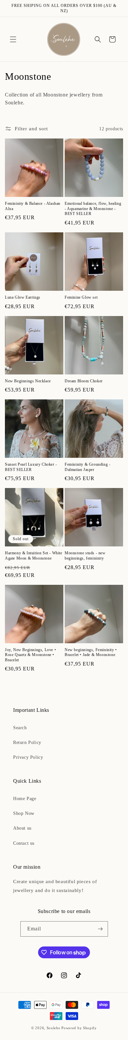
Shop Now (23, 813)
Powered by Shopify (79, 1028)
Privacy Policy (28, 757)
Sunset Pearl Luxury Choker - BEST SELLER (31, 467)
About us (22, 828)
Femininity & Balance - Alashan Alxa (32, 206)
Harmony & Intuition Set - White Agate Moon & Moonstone (33, 556)
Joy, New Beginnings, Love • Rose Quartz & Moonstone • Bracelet (30, 654)
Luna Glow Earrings (22, 297)
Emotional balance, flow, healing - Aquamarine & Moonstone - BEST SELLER (93, 208)
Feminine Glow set (81, 297)
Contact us (23, 843)
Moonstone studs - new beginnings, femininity (85, 556)
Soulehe (53, 1028)
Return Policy (27, 742)
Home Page (24, 798)
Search (20, 727)
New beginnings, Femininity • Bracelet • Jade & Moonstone (91, 652)
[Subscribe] (100, 929)
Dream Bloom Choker (84, 381)
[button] (13, 39)
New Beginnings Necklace (28, 381)
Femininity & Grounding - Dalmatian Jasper (87, 467)
